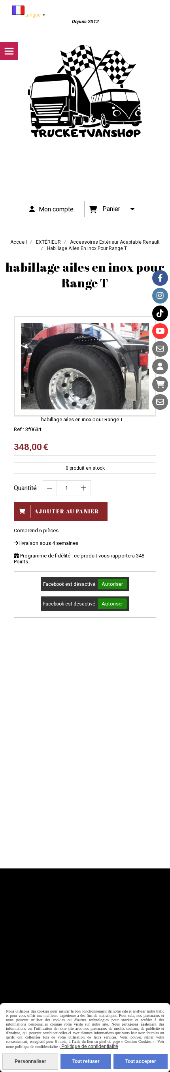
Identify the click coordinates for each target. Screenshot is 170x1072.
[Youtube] (160, 331)
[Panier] (160, 384)
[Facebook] (160, 278)
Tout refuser (86, 1061)
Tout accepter (140, 1061)
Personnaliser (30, 1061)
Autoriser (112, 584)
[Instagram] (160, 296)
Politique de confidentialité (89, 1046)
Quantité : (27, 488)
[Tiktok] (160, 313)
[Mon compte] (160, 366)
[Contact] (160, 349)
